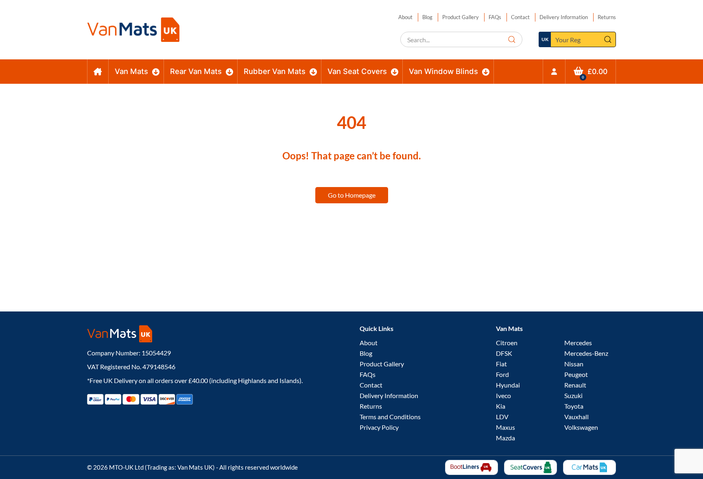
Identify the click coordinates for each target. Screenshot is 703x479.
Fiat (501, 364)
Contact (520, 17)
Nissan (573, 364)
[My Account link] (554, 71)
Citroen (506, 342)
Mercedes (578, 342)
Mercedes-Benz (586, 353)
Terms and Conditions (390, 416)
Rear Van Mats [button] (196, 71)
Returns (607, 17)
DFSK (504, 353)
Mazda (505, 438)
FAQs (495, 17)
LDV (502, 416)
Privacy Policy (379, 427)
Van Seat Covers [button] (357, 71)
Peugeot (576, 374)
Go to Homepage (352, 195)
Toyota (573, 406)
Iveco (503, 395)
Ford (502, 374)
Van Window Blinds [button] (443, 71)
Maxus (505, 427)
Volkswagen (581, 427)
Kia (500, 406)
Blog (427, 17)
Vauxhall (576, 416)
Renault (575, 385)
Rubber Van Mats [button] (275, 71)
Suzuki (573, 395)
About (405, 17)
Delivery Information (563, 17)
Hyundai (508, 385)
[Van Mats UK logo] (215, 334)
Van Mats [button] (131, 71)
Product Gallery (460, 17)
